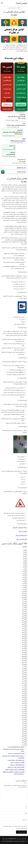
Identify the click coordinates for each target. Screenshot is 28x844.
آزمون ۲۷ (24, 601)
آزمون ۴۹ (24, 644)
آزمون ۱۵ (24, 578)
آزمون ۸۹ (24, 723)
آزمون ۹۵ (24, 735)
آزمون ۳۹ (24, 625)
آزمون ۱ (25, 550)
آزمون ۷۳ (24, 692)
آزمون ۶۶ (24, 678)
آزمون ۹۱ (25, 727)
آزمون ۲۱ (25, 589)
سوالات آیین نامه (23, 531)
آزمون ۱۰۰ (24, 745)
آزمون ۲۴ (24, 595)
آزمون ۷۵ (24, 696)
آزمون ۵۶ (24, 658)
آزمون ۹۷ (24, 739)
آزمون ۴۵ (24, 637)
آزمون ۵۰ (24, 646)
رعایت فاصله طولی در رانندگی (17, 765)
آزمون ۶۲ (24, 670)
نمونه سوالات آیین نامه (21, 535)
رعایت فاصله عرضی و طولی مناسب (16, 760)
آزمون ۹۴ (24, 733)
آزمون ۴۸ (24, 642)
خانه (17, 8)
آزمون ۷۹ (24, 703)
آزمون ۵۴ (24, 654)
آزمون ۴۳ (24, 633)
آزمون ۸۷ (24, 719)
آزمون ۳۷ (24, 621)
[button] (21, 104)
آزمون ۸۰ (24, 705)
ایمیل (26, 813)
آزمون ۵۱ (24, 648)
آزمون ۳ (25, 554)
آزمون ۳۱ (24, 609)
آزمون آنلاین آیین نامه (21, 539)
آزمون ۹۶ (24, 737)
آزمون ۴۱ (25, 629)
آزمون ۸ (25, 564)
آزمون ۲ (25, 552)
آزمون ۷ (25, 562)
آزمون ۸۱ (24, 707)
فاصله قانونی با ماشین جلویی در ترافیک (14, 769)
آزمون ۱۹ (25, 585)
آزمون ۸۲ (24, 709)
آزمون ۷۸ (24, 701)
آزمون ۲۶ (24, 599)
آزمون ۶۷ (24, 680)
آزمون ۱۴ (25, 576)
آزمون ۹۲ (24, 729)
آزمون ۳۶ (24, 619)
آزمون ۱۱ (25, 570)
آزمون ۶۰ (24, 666)
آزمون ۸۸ (24, 721)
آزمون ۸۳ (24, 711)
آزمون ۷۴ (24, 694)
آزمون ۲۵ (24, 597)
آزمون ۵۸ (24, 662)
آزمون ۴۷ (24, 641)
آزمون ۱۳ (24, 574)
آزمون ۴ (25, 556)
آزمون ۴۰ (24, 627)
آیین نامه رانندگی (12, 8)
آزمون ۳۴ (24, 615)
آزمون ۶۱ (25, 668)
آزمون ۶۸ (24, 682)
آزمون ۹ (25, 566)
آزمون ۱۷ (24, 582)
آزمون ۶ (25, 560)
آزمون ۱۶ (25, 580)
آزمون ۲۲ (24, 591)
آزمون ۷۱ (24, 688)
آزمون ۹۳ (24, 731)
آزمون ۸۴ (24, 713)
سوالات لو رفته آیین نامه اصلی (19, 528)
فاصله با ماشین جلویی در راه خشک (16, 767)
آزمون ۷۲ (24, 690)
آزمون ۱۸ (24, 583)
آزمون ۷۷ (24, 700)
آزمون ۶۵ (24, 676)
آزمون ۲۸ (24, 603)
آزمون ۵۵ (24, 656)
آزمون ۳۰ (24, 607)
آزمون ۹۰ (24, 725)
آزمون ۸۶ (24, 717)
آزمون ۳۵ (24, 617)
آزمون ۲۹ (24, 605)
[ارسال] (2, 171)
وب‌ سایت (25, 819)
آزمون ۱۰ (25, 568)
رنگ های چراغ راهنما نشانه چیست (16, 747)
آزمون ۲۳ (24, 593)
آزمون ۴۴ (24, 635)
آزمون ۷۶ (24, 698)
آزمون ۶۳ (24, 672)
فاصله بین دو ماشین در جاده (17, 762)
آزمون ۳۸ (24, 623)
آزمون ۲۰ (24, 587)
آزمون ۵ (25, 558)
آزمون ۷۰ (24, 686)
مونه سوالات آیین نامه (20, 240)
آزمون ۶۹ (24, 684)
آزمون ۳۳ (24, 613)
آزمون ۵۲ (24, 650)
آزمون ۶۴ (24, 674)
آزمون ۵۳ (24, 652)
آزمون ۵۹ (24, 664)
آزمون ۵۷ (24, 660)
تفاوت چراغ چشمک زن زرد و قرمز (16, 753)
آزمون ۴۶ (24, 639)
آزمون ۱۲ (25, 572)
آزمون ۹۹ (24, 743)
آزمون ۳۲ (24, 611)
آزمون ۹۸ (24, 741)
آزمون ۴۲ (24, 631)
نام (26, 806)
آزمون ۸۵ (24, 715)
